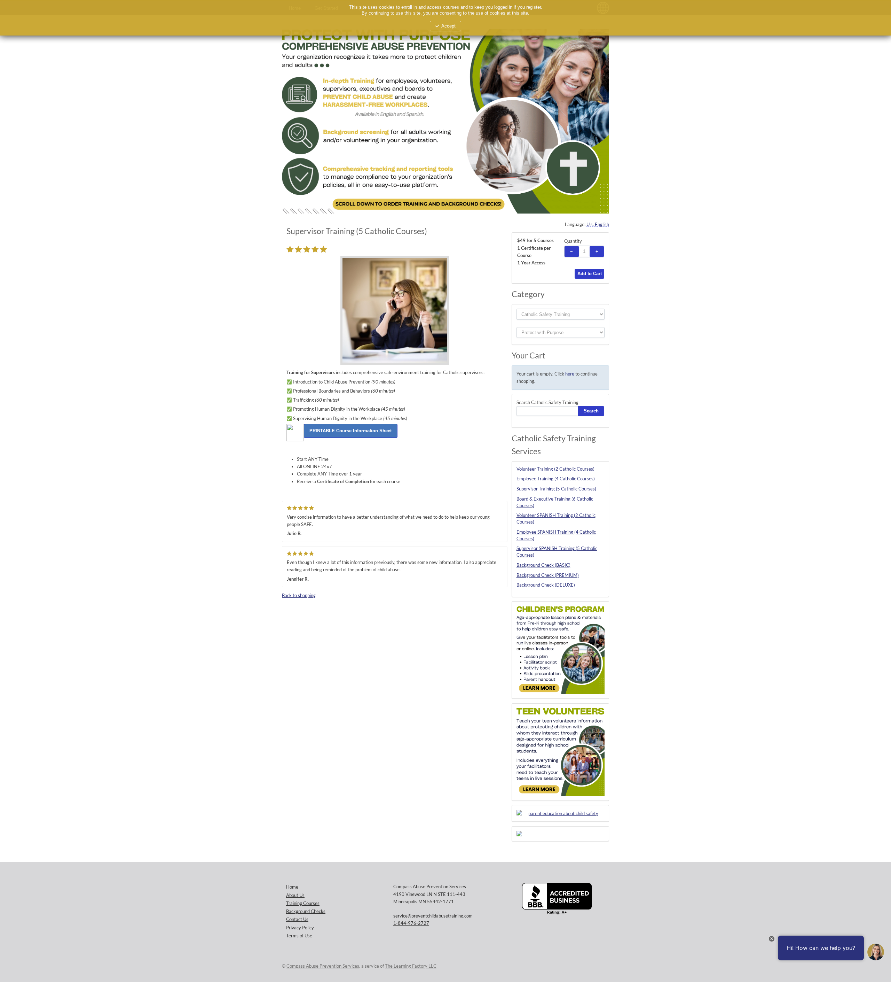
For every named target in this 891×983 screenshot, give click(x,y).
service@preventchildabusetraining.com (433, 916)
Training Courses (303, 903)
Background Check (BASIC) (543, 565)
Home (292, 887)
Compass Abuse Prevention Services (322, 966)
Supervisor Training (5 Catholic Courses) (556, 489)
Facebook (602, 966)
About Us (295, 895)
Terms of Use (299, 935)
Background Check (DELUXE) (546, 585)
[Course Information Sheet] (350, 430)
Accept (448, 26)
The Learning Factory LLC (410, 966)
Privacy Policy (300, 927)
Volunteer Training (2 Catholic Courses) (555, 469)
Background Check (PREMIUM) (548, 575)
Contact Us (297, 919)
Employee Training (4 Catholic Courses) (556, 478)
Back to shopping (299, 595)
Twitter (588, 966)
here (569, 374)
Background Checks (305, 911)
